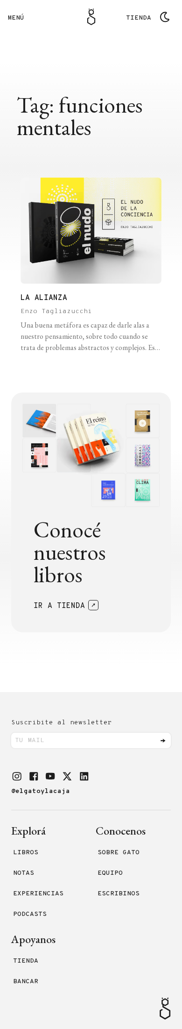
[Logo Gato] (91, 16)
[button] (16, 776)
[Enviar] (162, 740)
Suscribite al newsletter (61, 723)
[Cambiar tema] (165, 17)
